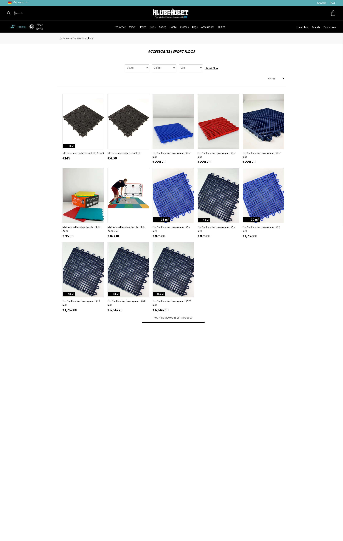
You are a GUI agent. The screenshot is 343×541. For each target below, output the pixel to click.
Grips (153, 27)
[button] (333, 13)
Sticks (132, 27)
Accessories (207, 27)
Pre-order (120, 27)
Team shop (302, 26)
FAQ (332, 2)
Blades (142, 27)
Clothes (184, 27)
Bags (195, 27)
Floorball (21, 26)
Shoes (162, 27)
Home (62, 38)
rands (317, 27)
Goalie (173, 27)
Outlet (221, 27)
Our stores (330, 27)
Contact (321, 2)
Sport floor (87, 38)
